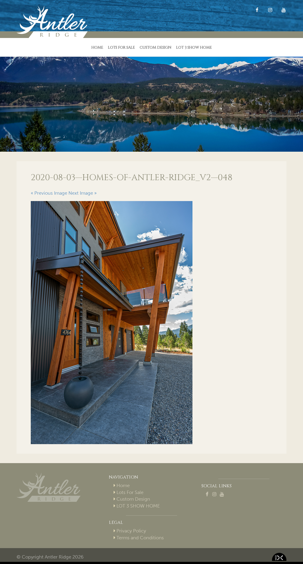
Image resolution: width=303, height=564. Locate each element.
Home (97, 47)
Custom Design (155, 47)
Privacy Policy (131, 531)
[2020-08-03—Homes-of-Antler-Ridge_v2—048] (151, 322)
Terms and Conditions (140, 537)
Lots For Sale (121, 47)
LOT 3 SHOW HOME (194, 47)
